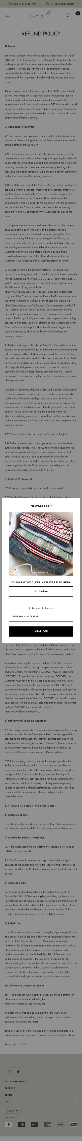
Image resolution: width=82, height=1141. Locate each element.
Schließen (41, 591)
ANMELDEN (41, 631)
